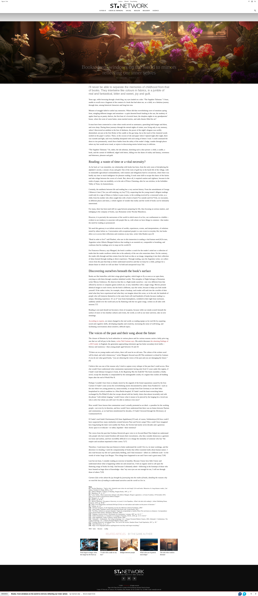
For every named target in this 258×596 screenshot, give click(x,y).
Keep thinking (133, 1)
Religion (146, 10)
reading (106, 528)
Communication (84, 549)
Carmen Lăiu (123, 78)
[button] (255, 11)
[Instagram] (251, 1)
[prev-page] (127, 559)
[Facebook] (248, 1)
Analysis (120, 1)
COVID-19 (102, 10)
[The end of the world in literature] (169, 545)
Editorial (126, 1)
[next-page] (130, 559)
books (94, 528)
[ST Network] (129, 5)
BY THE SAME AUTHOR (140, 534)
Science (156, 10)
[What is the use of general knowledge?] (149, 545)
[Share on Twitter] (244, 594)
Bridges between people (127, 552)
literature (100, 528)
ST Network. (127, 585)
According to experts (96, 321)
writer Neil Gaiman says (125, 341)
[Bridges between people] (129, 545)
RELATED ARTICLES (115, 534)
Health (137, 10)
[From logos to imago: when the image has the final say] (89, 545)
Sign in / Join (5, 1)
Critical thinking (116, 10)
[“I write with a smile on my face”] (109, 545)
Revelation (163, 549)
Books (122, 549)
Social (128, 10)
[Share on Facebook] (240, 594)
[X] (254, 1)
